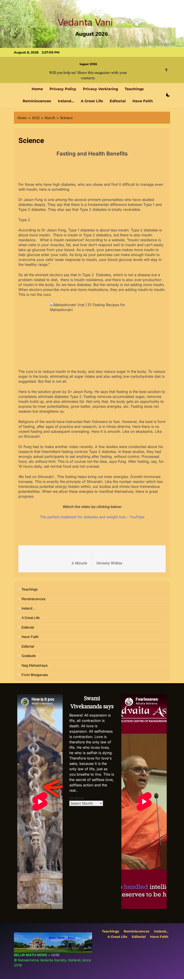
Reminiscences (37, 101)
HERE (55, 955)
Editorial (118, 101)
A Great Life (92, 101)
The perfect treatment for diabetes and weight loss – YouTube (92, 517)
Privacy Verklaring (100, 89)
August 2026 (88, 64)
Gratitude (29, 656)
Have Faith (142, 101)
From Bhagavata (35, 675)
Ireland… (66, 101)
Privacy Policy (63, 89)
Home (37, 89)
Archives (76, 798)
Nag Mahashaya (35, 665)
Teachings (134, 89)
